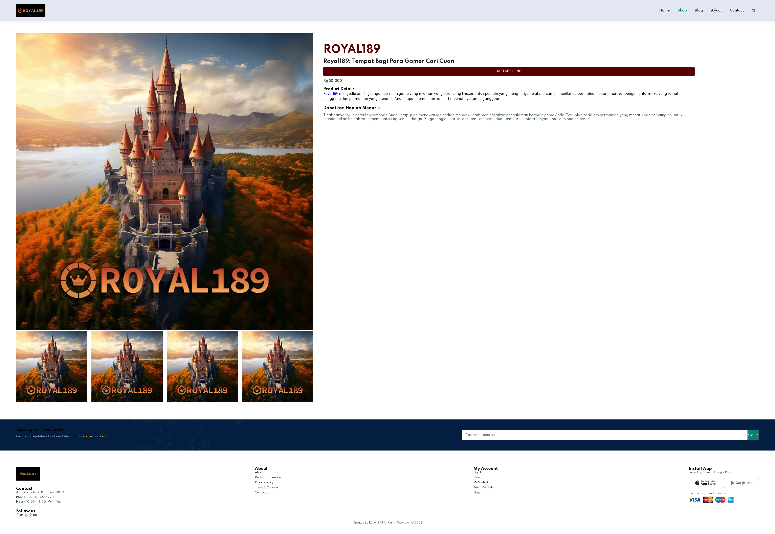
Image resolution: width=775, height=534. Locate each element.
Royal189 (330, 94)
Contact (737, 10)
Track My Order (484, 487)
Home (664, 10)
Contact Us (262, 492)
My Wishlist (480, 482)
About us (261, 472)
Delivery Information (269, 477)
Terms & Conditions (268, 487)
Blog (699, 10)
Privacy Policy (264, 482)
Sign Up (753, 435)
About (716, 10)
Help (476, 492)
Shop (682, 10)
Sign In (478, 472)
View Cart (480, 477)
